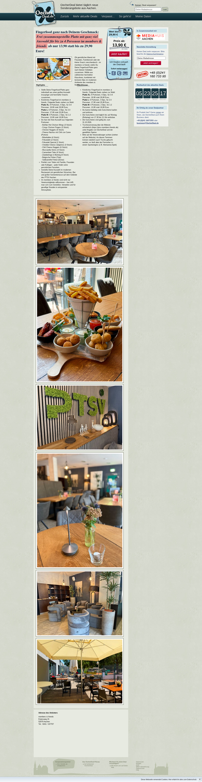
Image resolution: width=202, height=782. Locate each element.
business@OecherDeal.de (148, 123)
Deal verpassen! (145, 5)
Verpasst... (108, 16)
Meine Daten (143, 16)
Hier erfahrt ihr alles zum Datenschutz (182, 779)
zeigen (158, 112)
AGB (137, 765)
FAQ (137, 770)
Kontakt (138, 763)
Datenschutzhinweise (154, 54)
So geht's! (125, 16)
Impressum (140, 762)
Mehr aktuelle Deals (85, 16)
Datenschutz (140, 768)
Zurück (64, 16)
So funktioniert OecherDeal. (89, 764)
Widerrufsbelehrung (142, 767)
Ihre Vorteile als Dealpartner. (62, 764)
